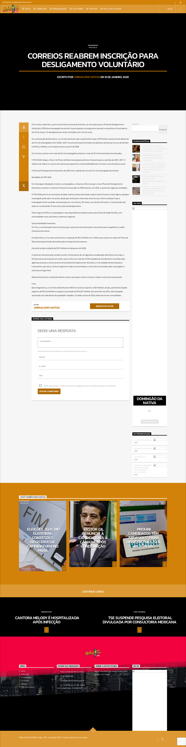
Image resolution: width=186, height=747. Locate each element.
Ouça (170, 8)
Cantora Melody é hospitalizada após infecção (47, 620)
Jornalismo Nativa (87, 77)
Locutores (78, 8)
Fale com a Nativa (112, 8)
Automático (140, 456)
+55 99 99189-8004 (66, 676)
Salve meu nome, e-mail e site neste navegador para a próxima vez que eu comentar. (80, 385)
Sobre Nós (42, 8)
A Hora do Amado (142, 440)
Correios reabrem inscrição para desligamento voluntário (143, 469)
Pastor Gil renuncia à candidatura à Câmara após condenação (93, 537)
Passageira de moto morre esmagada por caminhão (152, 158)
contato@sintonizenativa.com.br (72, 680)
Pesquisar (135, 124)
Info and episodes (150, 421)
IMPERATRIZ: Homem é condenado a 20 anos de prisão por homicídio (154, 148)
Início (27, 8)
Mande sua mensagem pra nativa (18, 2)
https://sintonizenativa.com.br (71, 672)
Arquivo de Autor (104, 306)
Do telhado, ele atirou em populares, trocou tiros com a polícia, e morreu (153, 168)
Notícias (93, 8)
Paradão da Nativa (143, 448)
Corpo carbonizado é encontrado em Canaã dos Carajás (153, 191)
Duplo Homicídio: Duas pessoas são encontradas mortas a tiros (153, 180)
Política (93, 47)
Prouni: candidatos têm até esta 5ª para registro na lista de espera (143, 537)
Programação (60, 8)
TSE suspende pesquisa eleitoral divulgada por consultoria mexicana (139, 620)
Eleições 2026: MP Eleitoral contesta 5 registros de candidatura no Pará (43, 540)
